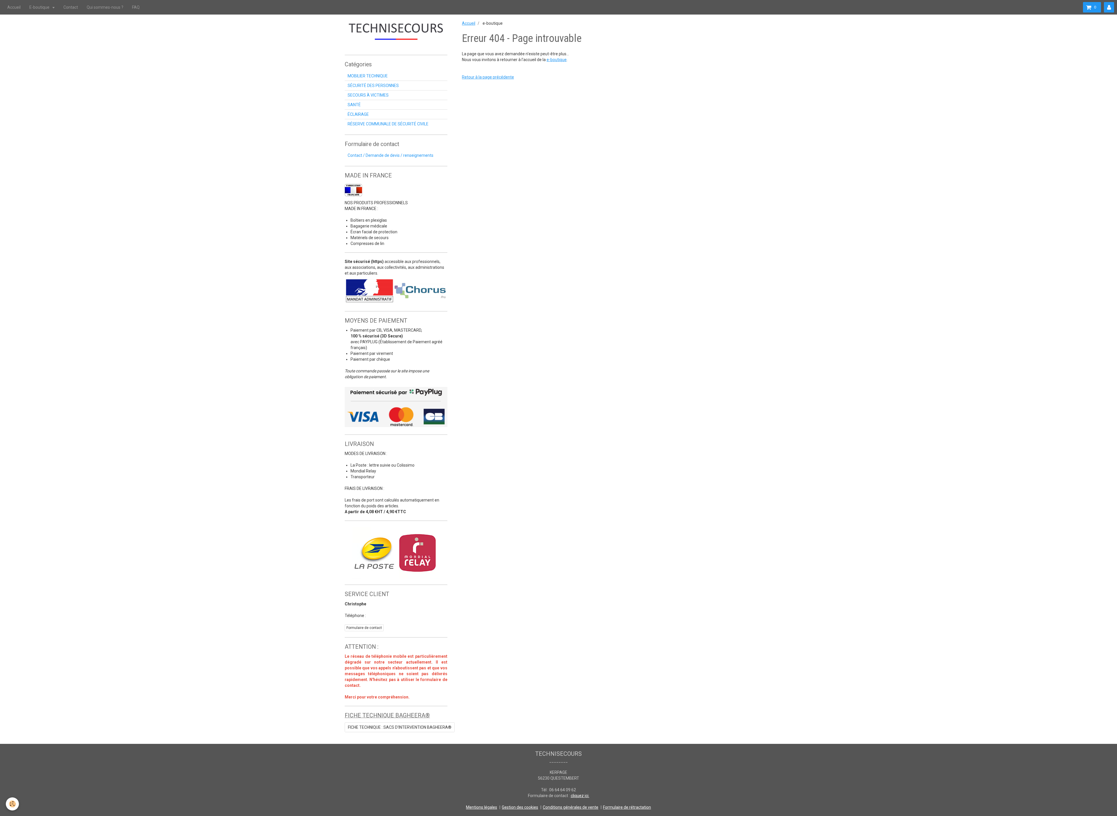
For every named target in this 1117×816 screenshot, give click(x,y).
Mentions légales (481, 807)
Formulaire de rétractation (627, 807)
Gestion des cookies (520, 807)
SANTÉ (354, 104)
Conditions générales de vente (570, 807)
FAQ (136, 7)
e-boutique (557, 59)
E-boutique (39, 7)
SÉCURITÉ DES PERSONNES (373, 85)
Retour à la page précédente (488, 77)
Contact (70, 7)
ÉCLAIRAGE (358, 114)
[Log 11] (396, 407)
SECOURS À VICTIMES (368, 95)
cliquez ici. (580, 795)
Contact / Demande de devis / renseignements (390, 155)
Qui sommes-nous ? (105, 7)
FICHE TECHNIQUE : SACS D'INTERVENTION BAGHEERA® (399, 727)
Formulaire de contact (364, 628)
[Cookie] (12, 803)
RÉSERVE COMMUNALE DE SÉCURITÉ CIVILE (388, 124)
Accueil (14, 7)
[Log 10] (396, 291)
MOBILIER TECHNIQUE (368, 76)
